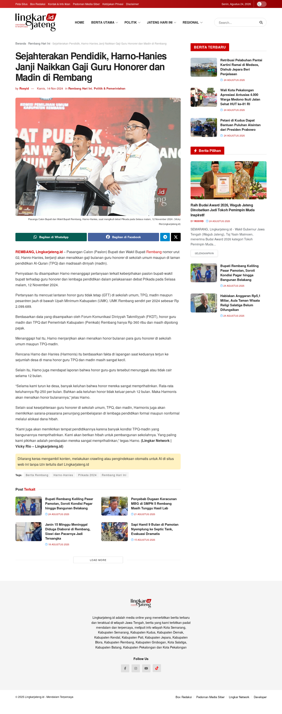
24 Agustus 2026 (58, 514)
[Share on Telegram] (165, 237)
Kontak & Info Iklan (59, 4)
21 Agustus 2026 (144, 514)
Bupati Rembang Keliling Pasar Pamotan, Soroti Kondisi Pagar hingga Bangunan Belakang (69, 503)
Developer (260, 697)
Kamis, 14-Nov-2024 (50, 88)
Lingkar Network (239, 697)
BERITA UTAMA (102, 22)
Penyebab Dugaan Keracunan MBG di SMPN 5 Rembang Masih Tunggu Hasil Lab (154, 503)
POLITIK (130, 22)
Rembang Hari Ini (39, 43)
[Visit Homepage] (35, 22)
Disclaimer (132, 4)
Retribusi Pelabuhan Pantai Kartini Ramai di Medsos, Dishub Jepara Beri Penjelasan (241, 67)
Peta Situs (21, 4)
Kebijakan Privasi (112, 4)
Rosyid (24, 88)
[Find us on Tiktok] (157, 668)
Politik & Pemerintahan (109, 88)
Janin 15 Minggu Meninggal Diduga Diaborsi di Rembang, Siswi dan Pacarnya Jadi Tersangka (67, 531)
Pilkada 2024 (87, 475)
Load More (98, 560)
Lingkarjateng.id (34, 697)
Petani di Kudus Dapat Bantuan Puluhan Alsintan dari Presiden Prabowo (240, 125)
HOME (79, 22)
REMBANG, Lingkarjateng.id (39, 251)
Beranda (20, 43)
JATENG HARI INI (160, 22)
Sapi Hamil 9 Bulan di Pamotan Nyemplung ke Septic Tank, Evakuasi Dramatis (154, 529)
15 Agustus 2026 (144, 539)
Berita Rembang (37, 475)
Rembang (154, 251)
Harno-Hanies (63, 475)
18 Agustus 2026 (58, 544)
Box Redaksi (37, 4)
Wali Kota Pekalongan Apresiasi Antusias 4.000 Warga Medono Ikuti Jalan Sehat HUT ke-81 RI (240, 97)
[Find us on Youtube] (146, 668)
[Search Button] (262, 22)
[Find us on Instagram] (136, 668)
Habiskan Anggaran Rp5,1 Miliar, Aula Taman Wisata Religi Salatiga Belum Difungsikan (240, 302)
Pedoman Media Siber (86, 4)
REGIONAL (191, 22)
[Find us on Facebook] (125, 668)
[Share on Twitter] (176, 237)
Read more (204, 253)
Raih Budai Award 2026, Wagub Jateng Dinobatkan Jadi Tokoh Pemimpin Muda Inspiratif (223, 209)
